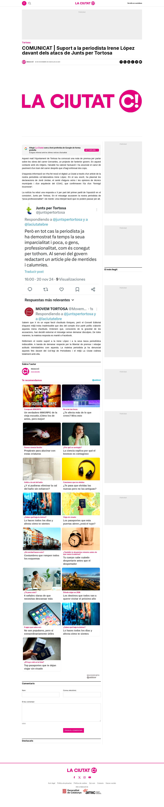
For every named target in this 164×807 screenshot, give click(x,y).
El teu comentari (28, 702)
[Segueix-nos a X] (79, 777)
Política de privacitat (64, 783)
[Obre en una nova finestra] (72, 791)
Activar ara (90, 150)
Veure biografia (35, 371)
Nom (24, 690)
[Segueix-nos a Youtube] (89, 777)
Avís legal (51, 783)
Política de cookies (80, 783)
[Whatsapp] (132, 61)
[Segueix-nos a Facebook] (74, 777)
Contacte (100, 783)
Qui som (92, 783)
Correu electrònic (69, 690)
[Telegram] (136, 61)
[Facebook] (121, 61)
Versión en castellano (134, 3)
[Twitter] (125, 61)
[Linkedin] (128, 61)
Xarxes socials (111, 783)
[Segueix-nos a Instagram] (84, 777)
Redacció (30, 62)
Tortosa (26, 42)
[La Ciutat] (85, 3)
